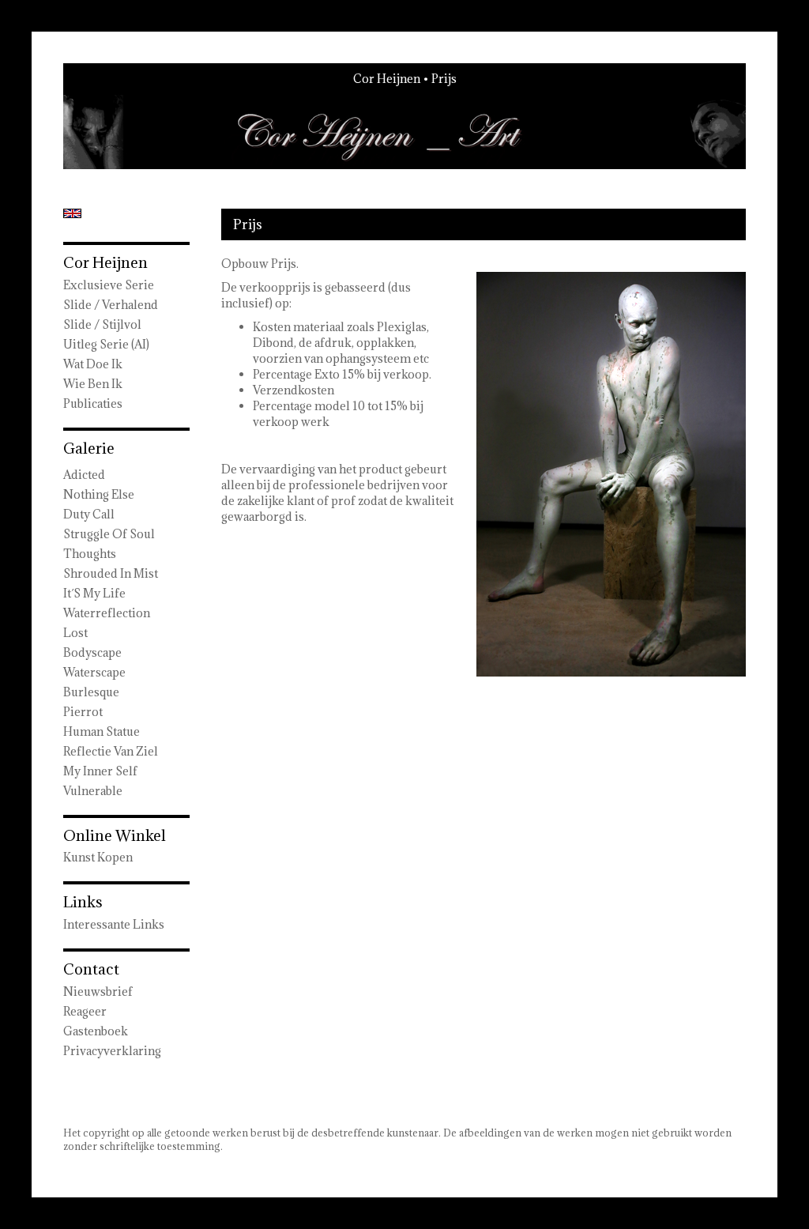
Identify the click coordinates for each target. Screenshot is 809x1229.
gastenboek (95, 1031)
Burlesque (91, 691)
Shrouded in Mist (110, 573)
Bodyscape (92, 652)
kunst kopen (98, 857)
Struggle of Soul (109, 533)
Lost (75, 632)
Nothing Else (98, 494)
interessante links (113, 924)
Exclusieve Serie (108, 284)
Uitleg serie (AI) (106, 344)
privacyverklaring (112, 1050)
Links (83, 901)
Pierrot (83, 711)
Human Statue (101, 731)
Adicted (84, 474)
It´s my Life (94, 593)
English (72, 213)
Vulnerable (92, 790)
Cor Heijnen (386, 78)
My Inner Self (100, 770)
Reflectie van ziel (110, 751)
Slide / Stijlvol (102, 324)
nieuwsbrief (98, 991)
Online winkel (114, 835)
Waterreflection (106, 612)
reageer (85, 1011)
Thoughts (89, 553)
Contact (91, 968)
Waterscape (94, 672)
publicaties (92, 403)
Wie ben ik (92, 383)
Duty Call (89, 514)
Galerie (89, 448)
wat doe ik (92, 363)
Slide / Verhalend (110, 304)
